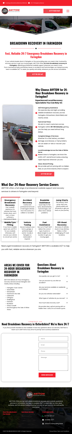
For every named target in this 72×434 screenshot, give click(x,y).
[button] (67, 11)
